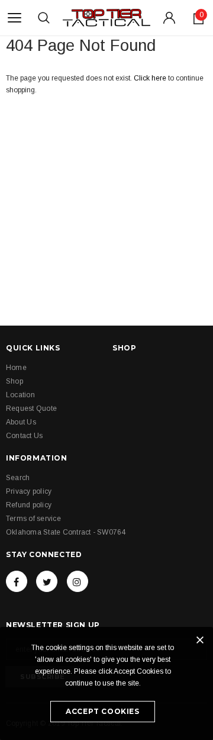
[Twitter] (46, 581)
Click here (151, 78)
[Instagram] (77, 581)
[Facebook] (16, 581)
